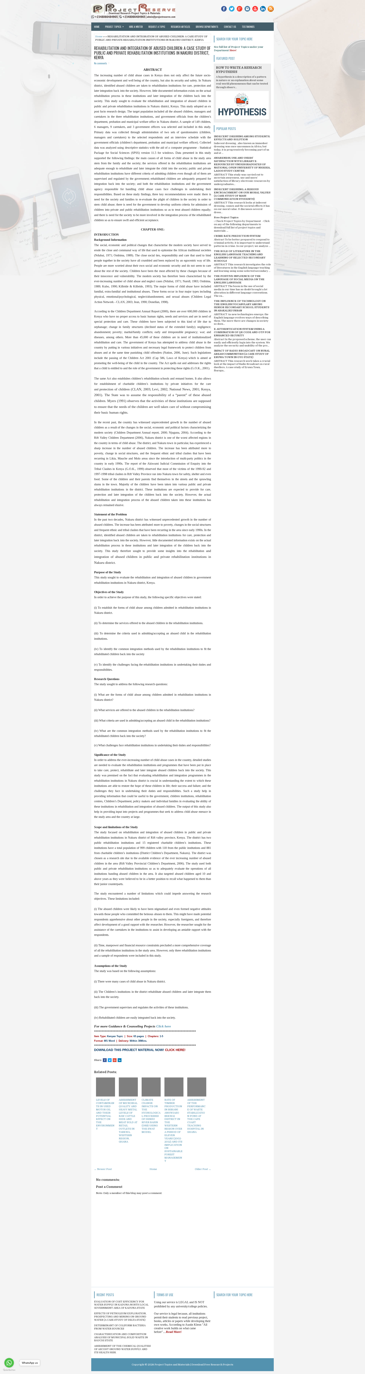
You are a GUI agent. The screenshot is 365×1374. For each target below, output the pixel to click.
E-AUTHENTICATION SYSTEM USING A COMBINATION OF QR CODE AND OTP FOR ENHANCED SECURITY (242, 332)
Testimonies (248, 27)
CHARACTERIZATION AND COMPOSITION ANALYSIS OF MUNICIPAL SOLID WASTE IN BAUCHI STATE (121, 1337)
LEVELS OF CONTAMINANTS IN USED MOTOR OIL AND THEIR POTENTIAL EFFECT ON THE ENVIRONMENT (105, 1114)
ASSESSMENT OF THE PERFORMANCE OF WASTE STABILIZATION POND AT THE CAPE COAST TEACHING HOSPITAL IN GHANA (196, 1115)
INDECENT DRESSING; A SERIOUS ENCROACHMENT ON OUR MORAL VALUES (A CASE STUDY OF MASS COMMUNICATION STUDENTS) (242, 194)
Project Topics (114, 26)
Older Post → (203, 1169)
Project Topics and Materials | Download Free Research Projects (194, 1364)
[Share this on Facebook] (105, 1060)
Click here (163, 1026)
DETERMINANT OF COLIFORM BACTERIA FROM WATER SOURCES (120, 1327)
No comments (100, 63)
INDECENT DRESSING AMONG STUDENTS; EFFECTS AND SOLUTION (242, 138)
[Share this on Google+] (115, 1060)
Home (96, 27)
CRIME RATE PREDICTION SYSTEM (237, 235)
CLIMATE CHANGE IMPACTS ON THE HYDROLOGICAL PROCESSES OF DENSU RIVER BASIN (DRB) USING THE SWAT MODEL (151, 1115)
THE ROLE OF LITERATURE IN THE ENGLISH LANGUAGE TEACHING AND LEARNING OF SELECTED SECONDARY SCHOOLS (239, 256)
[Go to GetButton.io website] (9, 1370)
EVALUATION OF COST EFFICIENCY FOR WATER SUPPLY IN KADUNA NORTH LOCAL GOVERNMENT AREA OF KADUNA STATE (121, 1304)
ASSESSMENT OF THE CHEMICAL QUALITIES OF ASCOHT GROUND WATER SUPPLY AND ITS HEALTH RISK (122, 1349)
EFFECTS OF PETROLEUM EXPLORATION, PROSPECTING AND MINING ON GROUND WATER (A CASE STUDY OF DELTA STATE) (120, 1316)
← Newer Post (103, 1169)
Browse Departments (207, 27)
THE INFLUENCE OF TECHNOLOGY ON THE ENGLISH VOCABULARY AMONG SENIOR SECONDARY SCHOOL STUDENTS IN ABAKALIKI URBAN (241, 306)
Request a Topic (156, 27)
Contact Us (230, 27)
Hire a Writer (136, 27)
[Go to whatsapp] (9, 1363)
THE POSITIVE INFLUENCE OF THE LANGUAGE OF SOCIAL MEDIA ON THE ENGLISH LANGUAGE (239, 279)
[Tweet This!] (110, 1060)
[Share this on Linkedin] (119, 1060)
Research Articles (180, 27)
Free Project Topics (226, 217)
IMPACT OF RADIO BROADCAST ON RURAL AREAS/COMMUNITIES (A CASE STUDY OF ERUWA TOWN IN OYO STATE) (242, 354)
